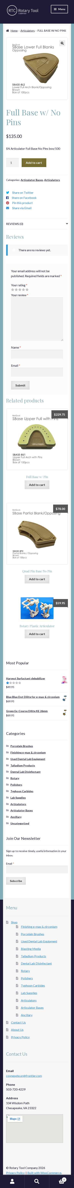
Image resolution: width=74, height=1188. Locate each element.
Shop (14, 922)
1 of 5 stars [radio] (12, 289)
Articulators (27, 30)
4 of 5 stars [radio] (23, 289)
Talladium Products (22, 765)
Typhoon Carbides (21, 791)
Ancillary (15, 816)
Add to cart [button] (37, 484)
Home (14, 30)
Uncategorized (19, 823)
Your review (19, 295)
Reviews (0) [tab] (14, 224)
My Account (12, 1181)
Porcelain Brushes (21, 746)
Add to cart (34, 162)
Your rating (19, 285)
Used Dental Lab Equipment (27, 759)
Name (16, 347)
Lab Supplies (18, 797)
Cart (57, 1178)
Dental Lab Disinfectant (25, 771)
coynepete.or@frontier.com (24, 1076)
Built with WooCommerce (44, 1172)
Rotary (14, 778)
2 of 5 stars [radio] (16, 289)
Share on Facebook (24, 197)
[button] (62, 43)
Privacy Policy (20, 1037)
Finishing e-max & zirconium (28, 752)
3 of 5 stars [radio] (19, 289)
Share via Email (21, 208)
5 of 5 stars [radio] (26, 289)
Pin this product (22, 203)
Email (15, 365)
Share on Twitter (23, 192)
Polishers (16, 784)
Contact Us (18, 1022)
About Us (17, 1029)
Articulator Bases (32, 180)
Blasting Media (31, 948)
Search (37, 1181)
